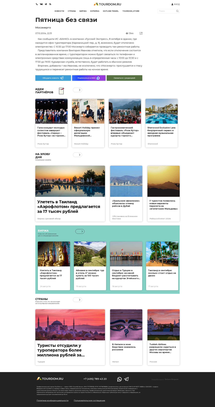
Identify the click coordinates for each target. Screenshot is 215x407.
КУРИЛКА (94, 11)
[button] (75, 90)
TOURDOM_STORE (130, 11)
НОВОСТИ (59, 11)
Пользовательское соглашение (89, 400)
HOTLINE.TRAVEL (111, 11)
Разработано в (165, 379)
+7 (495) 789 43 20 (95, 378)
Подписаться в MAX (86, 78)
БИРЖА (83, 11)
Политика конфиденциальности (52, 400)
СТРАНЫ (72, 11)
